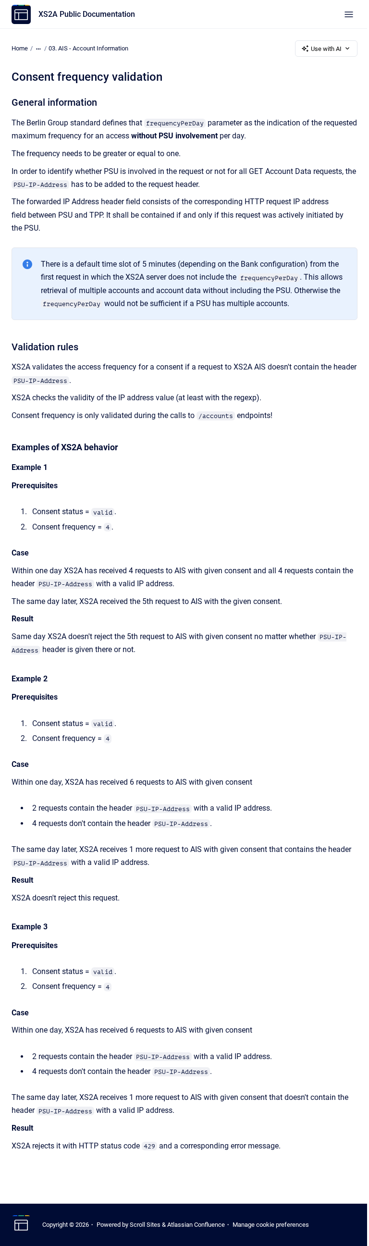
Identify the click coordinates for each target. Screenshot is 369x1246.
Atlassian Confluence (196, 1224)
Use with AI (326, 48)
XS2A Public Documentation (86, 14)
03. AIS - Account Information (88, 48)
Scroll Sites (145, 1224)
